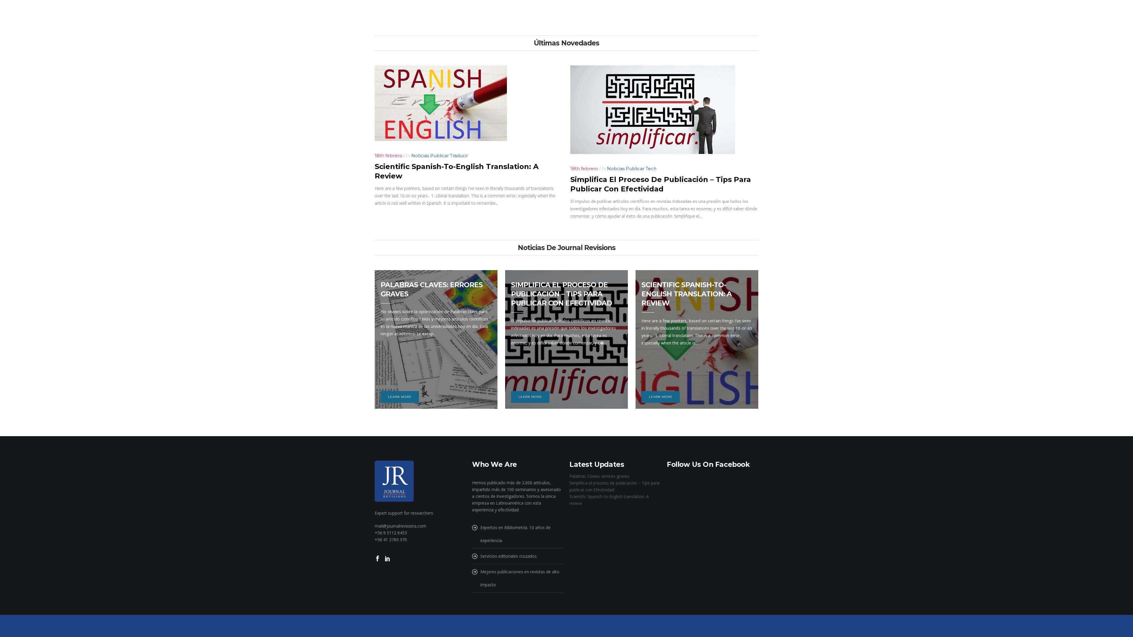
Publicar (440, 155)
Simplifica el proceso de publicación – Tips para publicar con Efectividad (561, 294)
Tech (651, 168)
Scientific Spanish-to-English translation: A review (686, 294)
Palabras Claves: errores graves (599, 476)
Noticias (420, 155)
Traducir (459, 155)
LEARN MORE (400, 397)
